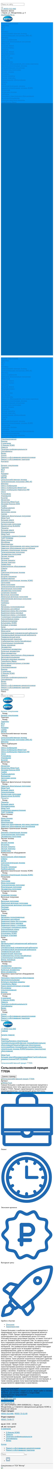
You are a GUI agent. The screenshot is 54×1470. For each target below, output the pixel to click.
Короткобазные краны (10, 284)
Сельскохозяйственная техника (14, 33)
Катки (3, 292)
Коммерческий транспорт (11, 304)
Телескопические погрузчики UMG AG (16, 35)
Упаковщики (6, 161)
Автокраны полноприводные (12, 272)
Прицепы (5, 50)
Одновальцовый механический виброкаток (18, 300)
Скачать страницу (9, 1076)
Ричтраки (5, 266)
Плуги (3, 157)
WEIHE (4, 142)
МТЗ (3, 27)
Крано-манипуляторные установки (15, 328)
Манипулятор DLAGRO (10, 191)
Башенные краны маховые (12, 278)
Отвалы (4, 82)
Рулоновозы (6, 159)
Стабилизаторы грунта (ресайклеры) (16, 306)
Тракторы (5, 25)
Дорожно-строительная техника (14, 66)
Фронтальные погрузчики (11, 253)
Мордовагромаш (8, 54)
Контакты (5, 354)
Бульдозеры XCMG (9, 288)
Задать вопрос (7, 1397)
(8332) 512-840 (7, 1413)
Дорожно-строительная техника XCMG (17, 88)
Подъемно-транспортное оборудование (17, 96)
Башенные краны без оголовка (13, 276)
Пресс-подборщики (9, 39)
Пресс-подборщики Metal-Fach (13, 153)
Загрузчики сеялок (8, 177)
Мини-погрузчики (8, 249)
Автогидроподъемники (10, 98)
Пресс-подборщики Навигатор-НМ (15, 155)
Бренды (4, 334)
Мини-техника (7, 58)
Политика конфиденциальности (14, 114)
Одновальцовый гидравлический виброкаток (19, 298)
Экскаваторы (6, 312)
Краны (3, 270)
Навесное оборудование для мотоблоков (18, 213)
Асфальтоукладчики (9, 286)
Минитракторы (7, 62)
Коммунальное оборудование (13, 80)
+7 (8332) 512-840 (8, 9)
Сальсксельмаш (7, 48)
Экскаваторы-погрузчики (11, 70)
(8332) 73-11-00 (20, 1413)
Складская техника (9, 92)
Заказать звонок (7, 1401)
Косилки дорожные (9, 241)
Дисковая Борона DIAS (10, 169)
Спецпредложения (8, 332)
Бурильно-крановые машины (13, 100)
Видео (3, 118)
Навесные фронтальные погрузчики (16, 41)
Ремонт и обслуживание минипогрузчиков (18, 122)
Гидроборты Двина (8, 102)
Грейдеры (5, 94)
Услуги (3, 348)
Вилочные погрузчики (10, 259)
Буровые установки (9, 290)
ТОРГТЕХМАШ (7, 203)
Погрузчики (5, 90)
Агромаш (4, 31)
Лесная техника (7, 72)
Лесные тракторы (8, 78)
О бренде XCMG (8, 110)
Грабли (4, 171)
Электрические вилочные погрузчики (16, 264)
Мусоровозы (6, 330)
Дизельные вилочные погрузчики (14, 262)
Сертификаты (6, 116)
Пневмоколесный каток (10, 302)
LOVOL (4, 140)
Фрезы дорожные (8, 310)
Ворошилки (5, 175)
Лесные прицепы (8, 76)
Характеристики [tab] (12, 1327)
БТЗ (2, 29)
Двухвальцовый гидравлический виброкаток (19, 294)
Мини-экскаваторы (8, 318)
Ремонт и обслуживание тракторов (15, 124)
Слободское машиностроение (13, 201)
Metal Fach (5, 44)
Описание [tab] (10, 1325)
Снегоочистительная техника (13, 86)
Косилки (4, 163)
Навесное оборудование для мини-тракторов (19, 64)
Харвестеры (6, 229)
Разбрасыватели (8, 173)
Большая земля (7, 46)
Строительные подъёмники (12, 308)
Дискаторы (5, 165)
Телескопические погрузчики (13, 68)
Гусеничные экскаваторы (11, 314)
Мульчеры (5, 74)
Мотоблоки (5, 60)
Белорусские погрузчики (11, 189)
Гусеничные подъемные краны (13, 282)
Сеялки (4, 179)
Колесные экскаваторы (10, 316)
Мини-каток (5, 296)
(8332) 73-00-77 (7, 1419)
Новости (4, 112)
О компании (6, 336)
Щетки (3, 84)
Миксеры (4, 37)
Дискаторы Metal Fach (10, 167)
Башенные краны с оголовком (13, 280)
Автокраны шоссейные (10, 274)
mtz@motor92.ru (7, 15)
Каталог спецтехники (9, 130)
